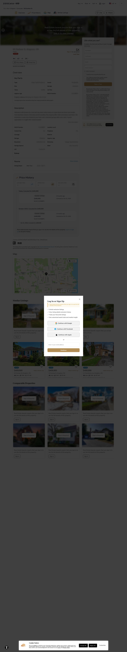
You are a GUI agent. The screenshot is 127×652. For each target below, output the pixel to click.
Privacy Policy (66, 647)
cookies (35, 645)
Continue (64, 350)
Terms (59, 647)
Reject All (93, 645)
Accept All (83, 645)
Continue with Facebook (65, 329)
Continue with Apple (65, 335)
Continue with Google (65, 323)
